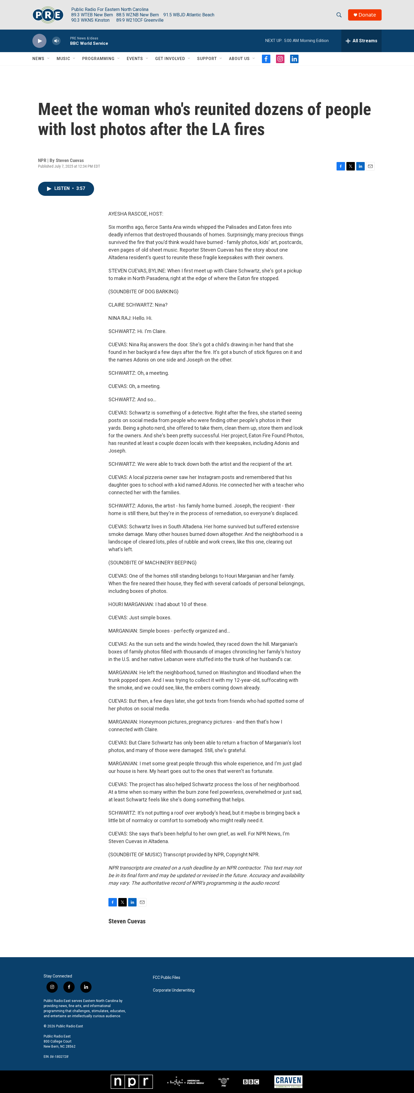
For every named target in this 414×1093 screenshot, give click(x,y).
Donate (367, 15)
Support (207, 58)
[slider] (65, 41)
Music (63, 58)
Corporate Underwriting (174, 990)
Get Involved (170, 58)
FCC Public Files (166, 978)
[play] (39, 41)
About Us (239, 58)
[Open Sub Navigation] (48, 58)
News (38, 58)
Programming (98, 58)
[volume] (56, 41)
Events (135, 58)
